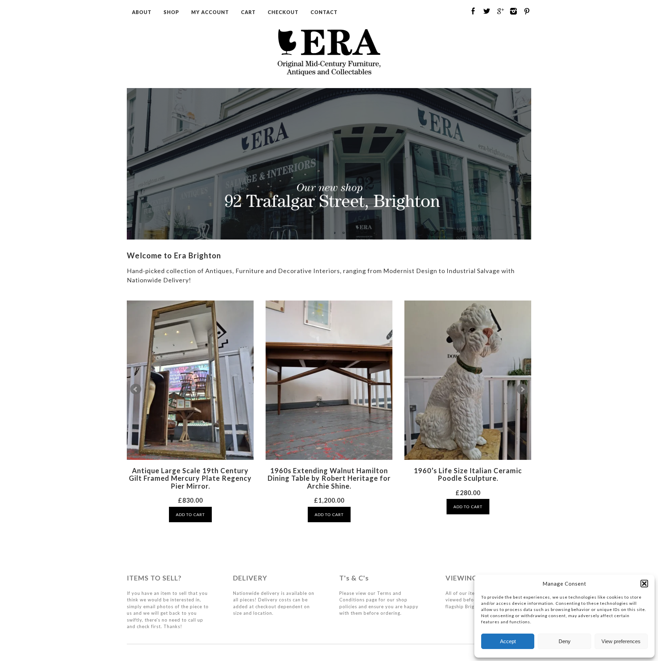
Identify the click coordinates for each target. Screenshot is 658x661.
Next (522, 389)
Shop (171, 12)
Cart (248, 12)
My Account (210, 12)
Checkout (283, 12)
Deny (565, 641)
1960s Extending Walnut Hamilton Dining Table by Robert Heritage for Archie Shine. (329, 478)
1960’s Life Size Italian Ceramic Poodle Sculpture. (468, 474)
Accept (508, 641)
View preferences (621, 641)
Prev (135, 389)
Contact (324, 12)
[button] (644, 583)
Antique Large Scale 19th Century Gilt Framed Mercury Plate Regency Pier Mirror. (190, 478)
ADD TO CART (190, 514)
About (141, 12)
